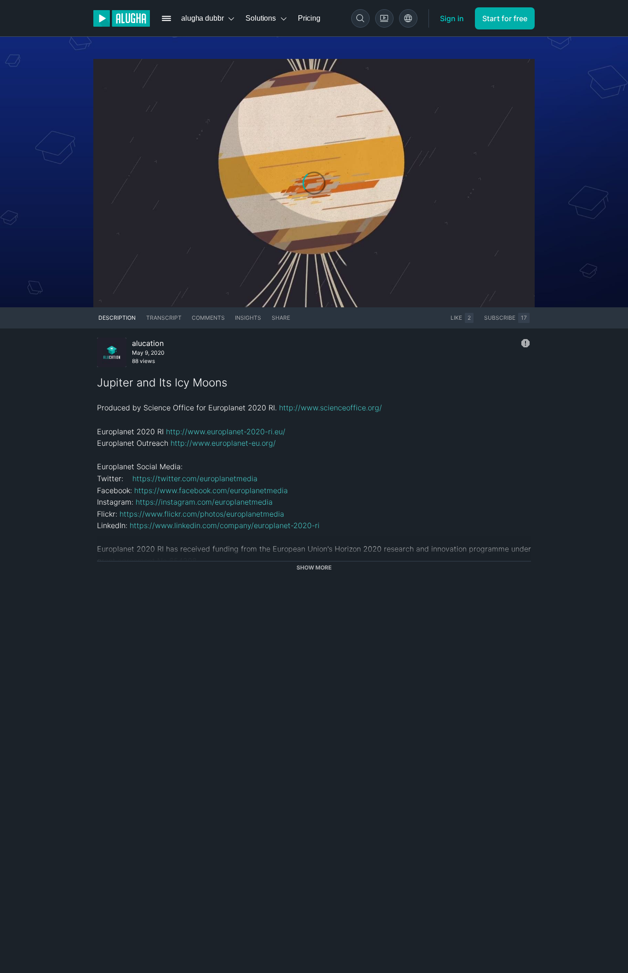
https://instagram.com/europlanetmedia (204, 502)
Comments (208, 317)
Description (117, 317)
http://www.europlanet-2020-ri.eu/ (225, 431)
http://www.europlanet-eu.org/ (223, 443)
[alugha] (121, 18)
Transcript (164, 317)
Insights (248, 317)
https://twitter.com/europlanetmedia (194, 478)
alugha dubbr (202, 18)
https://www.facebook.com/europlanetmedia (211, 490)
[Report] (525, 343)
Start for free (504, 18)
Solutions (260, 18)
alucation (148, 343)
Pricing (309, 18)
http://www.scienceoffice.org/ (330, 407)
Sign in (452, 18)
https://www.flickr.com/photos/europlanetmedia (202, 513)
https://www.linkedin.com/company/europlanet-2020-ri (225, 525)
